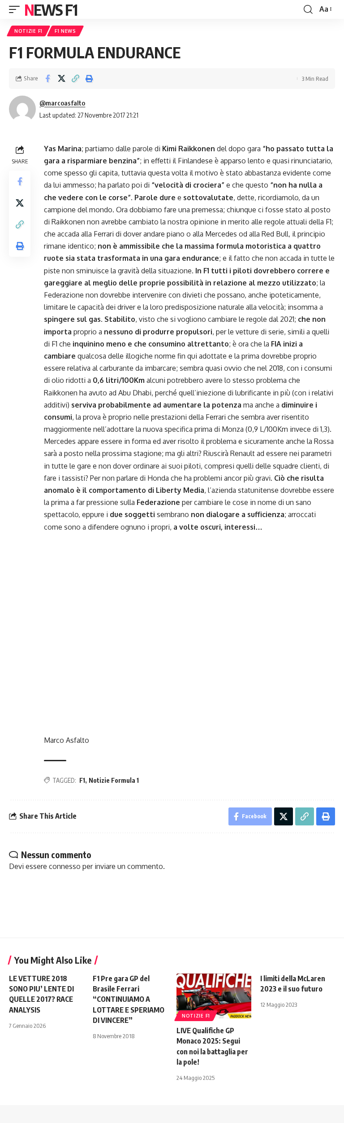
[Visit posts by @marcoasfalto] (22, 109)
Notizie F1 (28, 31)
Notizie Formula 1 (114, 780)
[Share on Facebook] (47, 78)
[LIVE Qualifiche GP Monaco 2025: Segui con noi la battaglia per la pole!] (213, 996)
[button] (16, 9)
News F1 (50, 9)
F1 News (65, 31)
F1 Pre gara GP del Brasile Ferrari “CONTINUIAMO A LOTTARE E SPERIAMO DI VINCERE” (128, 999)
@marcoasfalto (62, 103)
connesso (65, 866)
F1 (82, 780)
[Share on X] (61, 78)
